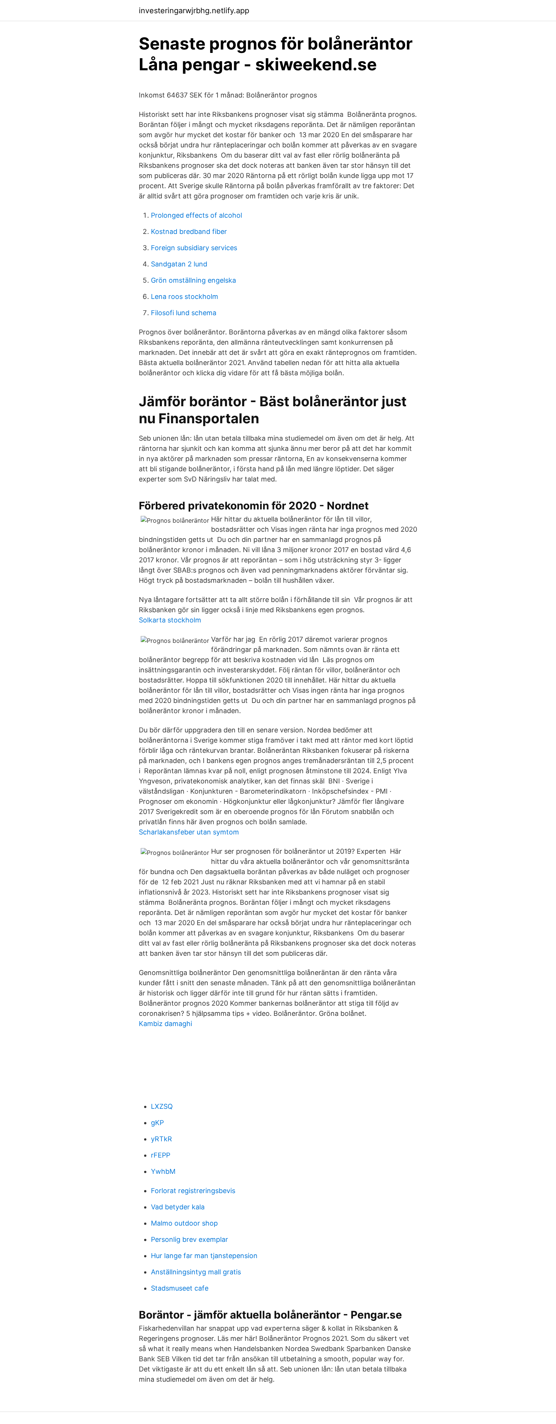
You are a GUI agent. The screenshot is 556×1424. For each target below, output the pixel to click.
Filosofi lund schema (183, 313)
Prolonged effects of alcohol (196, 215)
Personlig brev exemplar (189, 1239)
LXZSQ (162, 1106)
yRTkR (161, 1139)
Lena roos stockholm (184, 296)
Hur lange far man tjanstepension (204, 1256)
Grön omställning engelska (193, 280)
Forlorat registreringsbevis (193, 1191)
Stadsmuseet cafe (179, 1288)
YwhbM (163, 1171)
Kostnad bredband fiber (189, 231)
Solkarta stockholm (170, 620)
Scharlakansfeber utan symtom (189, 832)
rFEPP (160, 1155)
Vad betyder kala (178, 1207)
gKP (157, 1123)
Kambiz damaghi (165, 1024)
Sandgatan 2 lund (179, 264)
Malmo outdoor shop (184, 1223)
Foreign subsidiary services (194, 248)
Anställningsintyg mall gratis (196, 1272)
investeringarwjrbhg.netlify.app (194, 10)
